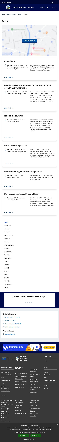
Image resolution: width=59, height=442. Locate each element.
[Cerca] (56, 7)
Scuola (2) (6, 274)
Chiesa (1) (6, 242)
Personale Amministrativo (5, 387)
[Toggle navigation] (3, 7)
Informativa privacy (35, 408)
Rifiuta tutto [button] (35, 435)
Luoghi (20, 14)
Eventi (46, 388)
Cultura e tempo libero (21, 376)
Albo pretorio (33, 405)
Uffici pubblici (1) (8, 284)
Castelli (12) (7, 238)
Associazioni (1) (8, 225)
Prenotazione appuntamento (19, 401)
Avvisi (45, 378)
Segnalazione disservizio (18, 406)
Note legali (32, 411)
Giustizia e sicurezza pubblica (35, 376)
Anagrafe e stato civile (21, 373)
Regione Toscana (6, 2)
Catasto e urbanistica (20, 384)
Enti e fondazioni (5, 380)
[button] (29, 439)
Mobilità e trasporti (20, 387)
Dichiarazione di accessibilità (34, 415)
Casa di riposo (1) (8, 235)
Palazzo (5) (6, 265)
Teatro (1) (6, 278)
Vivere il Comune (11, 14)
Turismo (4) (7, 281)
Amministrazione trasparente (34, 401)
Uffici (2, 378)
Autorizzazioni (33, 392)
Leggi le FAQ (18, 410)
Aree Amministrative (6, 375)
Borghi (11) (7, 232)
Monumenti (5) (7, 258)
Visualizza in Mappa (29, 41)
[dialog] (29, 432)
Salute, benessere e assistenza (35, 388)
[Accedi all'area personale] (52, 2)
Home (3, 14)
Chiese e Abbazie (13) (9, 245)
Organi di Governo (5, 372)
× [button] (57, 424)
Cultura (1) (6, 248)
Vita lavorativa (19, 379)
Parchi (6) (6, 268)
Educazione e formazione (33, 371)
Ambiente (32, 384)
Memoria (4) (7, 255)
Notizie (46, 372)
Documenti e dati (5, 391)
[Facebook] (46, 7)
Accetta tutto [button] (23, 435)
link (44, 432)
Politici (2, 383)
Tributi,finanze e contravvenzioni (34, 380)
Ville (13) (6, 287)
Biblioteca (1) (7, 229)
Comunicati (47, 375)
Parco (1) (6, 271)
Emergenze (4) (7, 252)
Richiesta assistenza (20, 413)
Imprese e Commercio (21, 382)
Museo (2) (6, 261)
